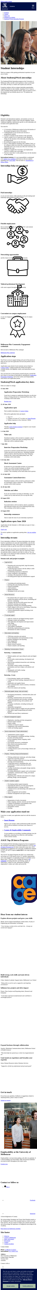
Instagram (32, 1213)
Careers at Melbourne (10, 1237)
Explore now (4, 1164)
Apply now (4, 529)
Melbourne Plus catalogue (8, 352)
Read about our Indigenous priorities (10, 1228)
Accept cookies (11, 1286)
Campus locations (9, 1244)
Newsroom (7, 1240)
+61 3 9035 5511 (13, 1251)
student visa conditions (10, 159)
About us (6, 1236)
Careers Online (5, 367)
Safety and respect (9, 1239)
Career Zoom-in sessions (15, 427)
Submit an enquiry (6, 1100)
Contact (6, 1242)
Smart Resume (32, 418)
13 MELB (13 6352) (10, 1249)
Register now (7, 401)
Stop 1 (8, 1187)
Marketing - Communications (12, 652)
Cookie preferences (28, 1286)
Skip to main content (6, 1)
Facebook (32, 1200)
